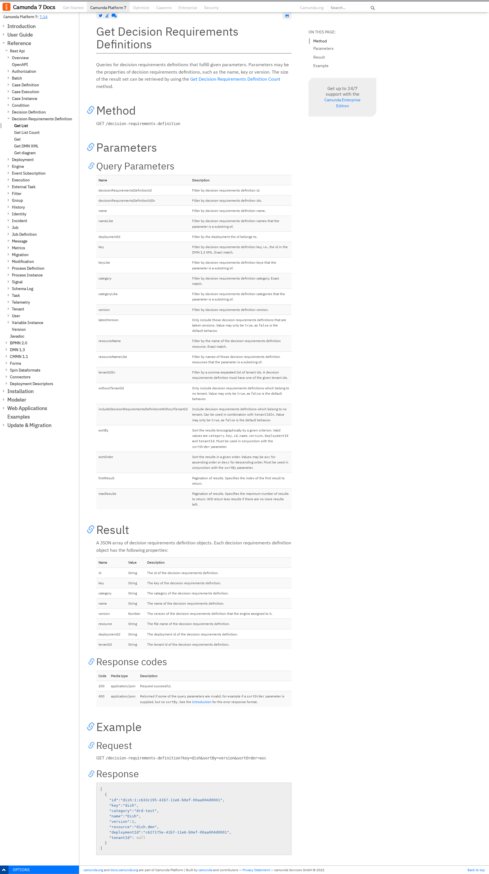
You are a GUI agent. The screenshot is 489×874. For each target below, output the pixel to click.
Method (320, 41)
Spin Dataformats (25, 370)
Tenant (18, 309)
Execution (21, 179)
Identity (19, 213)
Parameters (323, 48)
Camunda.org (311, 7)
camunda (205, 870)
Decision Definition (29, 112)
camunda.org (93, 870)
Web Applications (27, 408)
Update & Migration (29, 425)
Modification (23, 261)
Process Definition (28, 268)
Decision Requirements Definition (42, 118)
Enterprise (188, 7)
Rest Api (17, 50)
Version (19, 329)
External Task (23, 186)
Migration (20, 254)
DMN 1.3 (17, 349)
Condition (20, 105)
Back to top (476, 870)
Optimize (141, 7)
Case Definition (25, 84)
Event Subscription (29, 173)
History (18, 207)
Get (17, 139)
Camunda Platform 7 (108, 7)
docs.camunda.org (124, 870)
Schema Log (22, 288)
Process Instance (27, 275)
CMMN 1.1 (19, 356)
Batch (17, 78)
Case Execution (25, 91)
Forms (15, 363)
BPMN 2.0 (18, 342)
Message (19, 241)
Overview (20, 57)
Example (321, 65)
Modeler (16, 399)
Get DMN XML (26, 146)
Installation (20, 391)
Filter (17, 193)
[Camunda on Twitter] (101, 15)
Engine (18, 166)
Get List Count (27, 132)
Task (16, 295)
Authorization (24, 71)
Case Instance (24, 98)
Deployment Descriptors (31, 383)
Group (17, 200)
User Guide (20, 34)
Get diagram (25, 152)
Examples (18, 416)
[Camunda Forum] (113, 15)
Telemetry (21, 302)
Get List (21, 125)
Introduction (21, 26)
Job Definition (24, 234)
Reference (19, 43)
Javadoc (17, 336)
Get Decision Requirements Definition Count (235, 79)
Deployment (23, 159)
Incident (19, 220)
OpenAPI (20, 64)
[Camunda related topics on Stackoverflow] (107, 15)
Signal (17, 281)
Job (15, 227)
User (16, 315)
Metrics (18, 247)
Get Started (73, 7)
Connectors (20, 376)
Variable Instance (27, 322)
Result (319, 57)
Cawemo (164, 7)
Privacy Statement (256, 870)
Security (211, 7)
